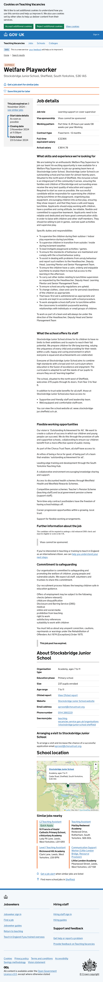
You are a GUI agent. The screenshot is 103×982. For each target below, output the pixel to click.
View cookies (72, 26)
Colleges (53, 43)
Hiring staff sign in (62, 914)
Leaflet (68, 810)
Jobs (30, 43)
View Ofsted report (68, 695)
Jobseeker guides (13, 925)
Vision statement (36, 962)
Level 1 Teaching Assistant (52, 847)
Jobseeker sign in (12, 914)
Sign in (96, 34)
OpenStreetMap (85, 810)
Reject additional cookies (50, 26)
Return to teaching (13, 931)
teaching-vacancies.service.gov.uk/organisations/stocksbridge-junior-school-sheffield (78, 721)
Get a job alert (48, 873)
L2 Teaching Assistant (50, 821)
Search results (18, 55)
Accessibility (61, 958)
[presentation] (68, 786)
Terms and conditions (42, 958)
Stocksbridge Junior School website (76, 701)
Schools (41, 43)
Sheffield (70, 879)
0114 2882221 (65, 712)
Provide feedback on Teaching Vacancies (74, 943)
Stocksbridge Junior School (61, 769)
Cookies (8, 958)
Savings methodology (15, 962)
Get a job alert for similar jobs (23, 84)
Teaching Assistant (81, 821)
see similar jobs (15, 109)
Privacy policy (21, 958)
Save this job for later (19, 91)
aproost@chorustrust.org (71, 706)
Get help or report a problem (68, 938)
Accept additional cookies (18, 26)
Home (6, 55)
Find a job (9, 919)
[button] (68, 786)
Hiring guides (60, 919)
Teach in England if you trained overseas (24, 936)
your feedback (35, 49)
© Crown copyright (89, 974)
